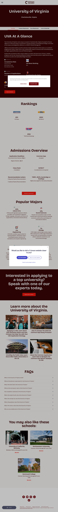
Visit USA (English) (22, 257)
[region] (29, 81)
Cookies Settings (23, 83)
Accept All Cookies (33, 83)
